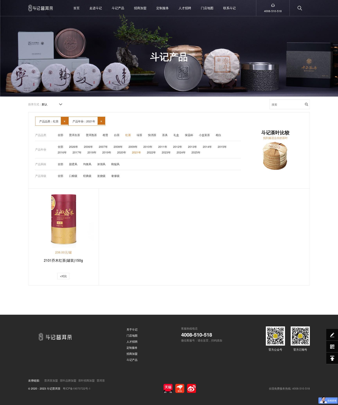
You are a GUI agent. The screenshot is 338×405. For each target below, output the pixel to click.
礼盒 (176, 135)
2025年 (195, 152)
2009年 (133, 147)
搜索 (306, 104)
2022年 (151, 152)
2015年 (222, 147)
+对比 (63, 276)
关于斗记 (132, 329)
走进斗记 (95, 8)
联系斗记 (229, 8)
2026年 (73, 147)
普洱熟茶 (91, 135)
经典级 (87, 176)
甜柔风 (73, 164)
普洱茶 (101, 380)
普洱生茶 (74, 135)
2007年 (103, 147)
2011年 (162, 147)
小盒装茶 (204, 135)
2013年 (192, 147)
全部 (60, 135)
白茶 (117, 135)
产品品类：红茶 (52, 121)
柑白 (218, 135)
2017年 (77, 152)
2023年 (166, 152)
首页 (76, 8)
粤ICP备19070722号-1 (77, 388)
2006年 (88, 147)
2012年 (177, 147)
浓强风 (101, 164)
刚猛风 (115, 164)
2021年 (136, 152)
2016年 (62, 152)
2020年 (121, 152)
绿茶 (139, 135)
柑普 (105, 135)
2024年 (181, 152)
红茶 (128, 135)
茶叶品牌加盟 (68, 380)
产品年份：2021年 (87, 121)
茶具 (165, 135)
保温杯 (189, 135)
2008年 (118, 147)
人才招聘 (185, 8)
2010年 (147, 147)
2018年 (91, 152)
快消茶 (152, 135)
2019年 (106, 152)
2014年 (207, 147)
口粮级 (73, 176)
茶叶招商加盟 (86, 380)
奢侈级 (115, 176)
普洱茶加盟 (51, 380)
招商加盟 (140, 8)
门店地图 (207, 8)
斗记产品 (118, 8)
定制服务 (162, 8)
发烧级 (101, 176)
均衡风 (87, 164)
